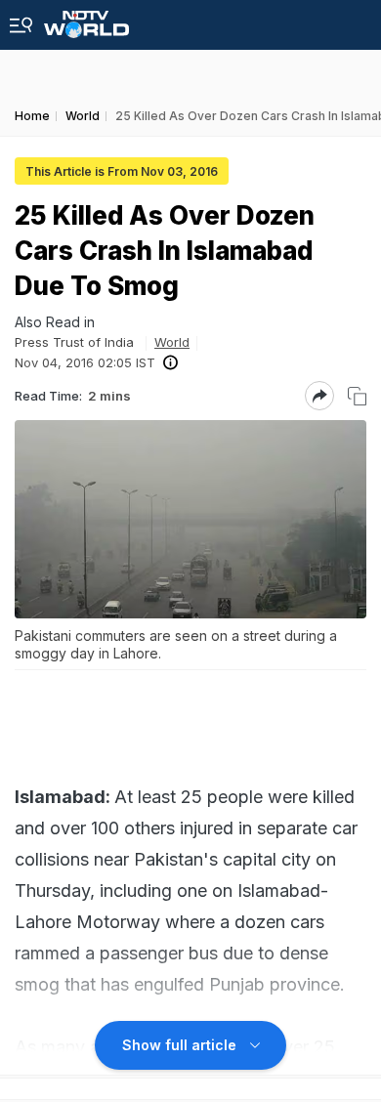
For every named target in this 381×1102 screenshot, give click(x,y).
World (172, 342)
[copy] (357, 396)
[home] (86, 19)
